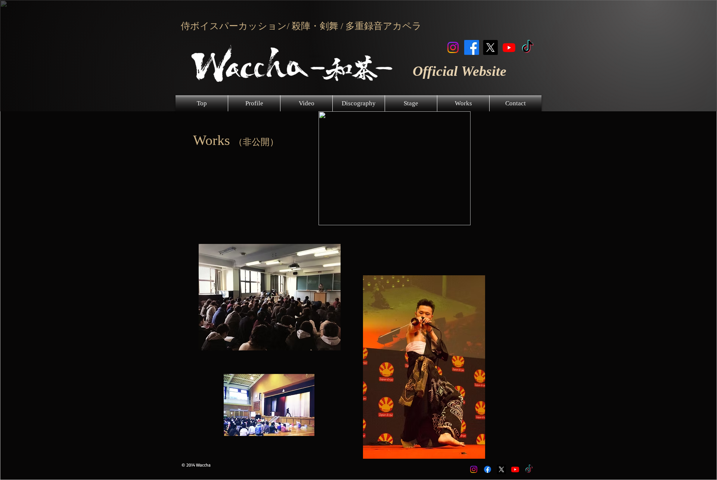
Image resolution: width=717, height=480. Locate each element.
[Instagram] (453, 47)
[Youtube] (509, 47)
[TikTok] (527, 47)
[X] (490, 47)
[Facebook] (471, 47)
